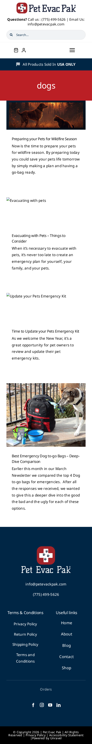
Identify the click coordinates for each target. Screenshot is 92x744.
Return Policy (25, 634)
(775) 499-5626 (54, 19)
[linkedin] (58, 705)
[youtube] (50, 705)
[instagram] (42, 705)
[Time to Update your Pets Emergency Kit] (46, 307)
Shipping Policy (25, 644)
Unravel (56, 738)
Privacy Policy (25, 623)
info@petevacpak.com (46, 24)
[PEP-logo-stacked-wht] (46, 548)
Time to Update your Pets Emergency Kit (45, 331)
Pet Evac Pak (52, 732)
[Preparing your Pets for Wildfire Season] (46, 115)
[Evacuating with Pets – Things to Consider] (46, 211)
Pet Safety (46, 119)
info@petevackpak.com (45, 584)
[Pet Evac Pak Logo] (46, 4)
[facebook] (33, 705)
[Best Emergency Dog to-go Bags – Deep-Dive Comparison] (46, 415)
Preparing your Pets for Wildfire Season (44, 138)
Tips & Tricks (46, 218)
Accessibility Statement (66, 735)
